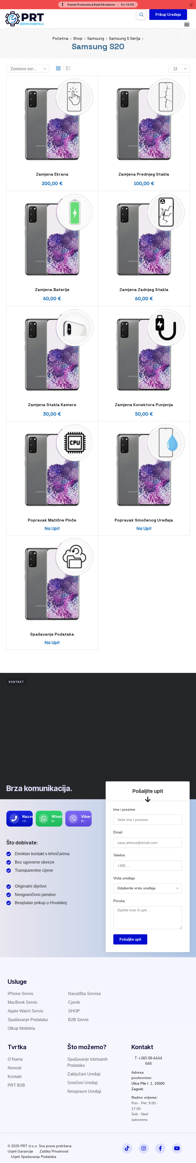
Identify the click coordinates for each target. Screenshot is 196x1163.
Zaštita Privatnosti (54, 1151)
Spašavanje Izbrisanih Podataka (87, 1062)
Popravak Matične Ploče (52, 520)
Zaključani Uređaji (84, 1074)
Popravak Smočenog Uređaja (144, 520)
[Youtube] (177, 1148)
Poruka (119, 901)
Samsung (95, 38)
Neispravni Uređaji (84, 1091)
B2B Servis (78, 1019)
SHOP (74, 1011)
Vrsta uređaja (124, 878)
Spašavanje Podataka (52, 634)
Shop (77, 38)
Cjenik (74, 1002)
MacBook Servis (22, 1002)
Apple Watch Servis (25, 1011)
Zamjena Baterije (52, 289)
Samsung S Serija (124, 38)
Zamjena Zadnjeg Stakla (143, 289)
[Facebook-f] (160, 1148)
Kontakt (14, 1076)
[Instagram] (144, 1148)
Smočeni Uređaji (82, 1083)
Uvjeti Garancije (20, 1151)
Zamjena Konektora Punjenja (144, 404)
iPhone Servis (20, 993)
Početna (60, 38)
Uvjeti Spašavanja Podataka (33, 1157)
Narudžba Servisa (84, 993)
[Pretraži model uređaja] (141, 14)
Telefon (119, 855)
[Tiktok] (127, 1148)
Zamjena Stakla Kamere (52, 404)
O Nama (15, 1059)
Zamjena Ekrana (52, 174)
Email (117, 832)
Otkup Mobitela (21, 1028)
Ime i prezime (124, 809)
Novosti (14, 1068)
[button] (168, 14)
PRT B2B (16, 1085)
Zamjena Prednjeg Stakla (143, 174)
